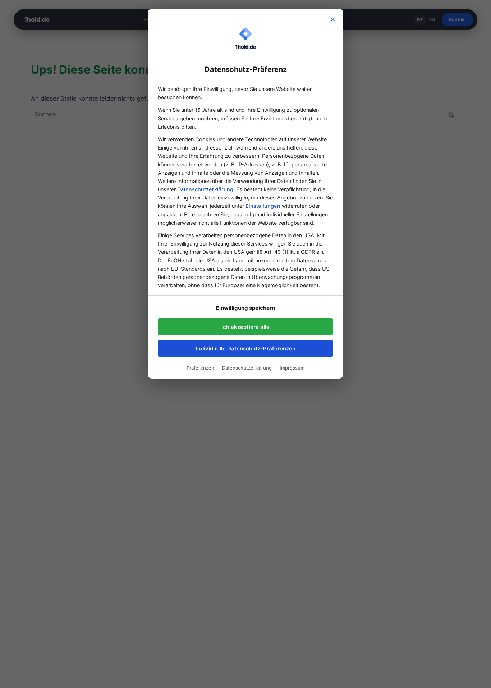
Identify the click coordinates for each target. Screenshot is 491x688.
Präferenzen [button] (200, 368)
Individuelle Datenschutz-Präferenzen (245, 348)
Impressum (292, 368)
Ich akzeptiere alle (245, 327)
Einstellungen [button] (263, 206)
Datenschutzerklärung (205, 189)
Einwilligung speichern (245, 307)
